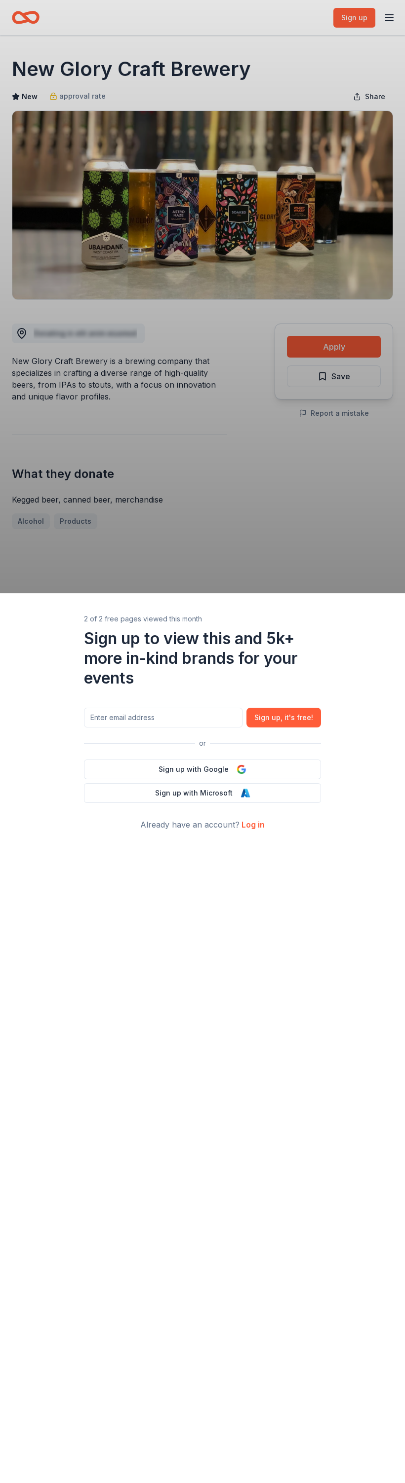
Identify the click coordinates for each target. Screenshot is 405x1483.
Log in (253, 825)
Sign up (283, 717)
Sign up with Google (194, 769)
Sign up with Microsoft (194, 793)
